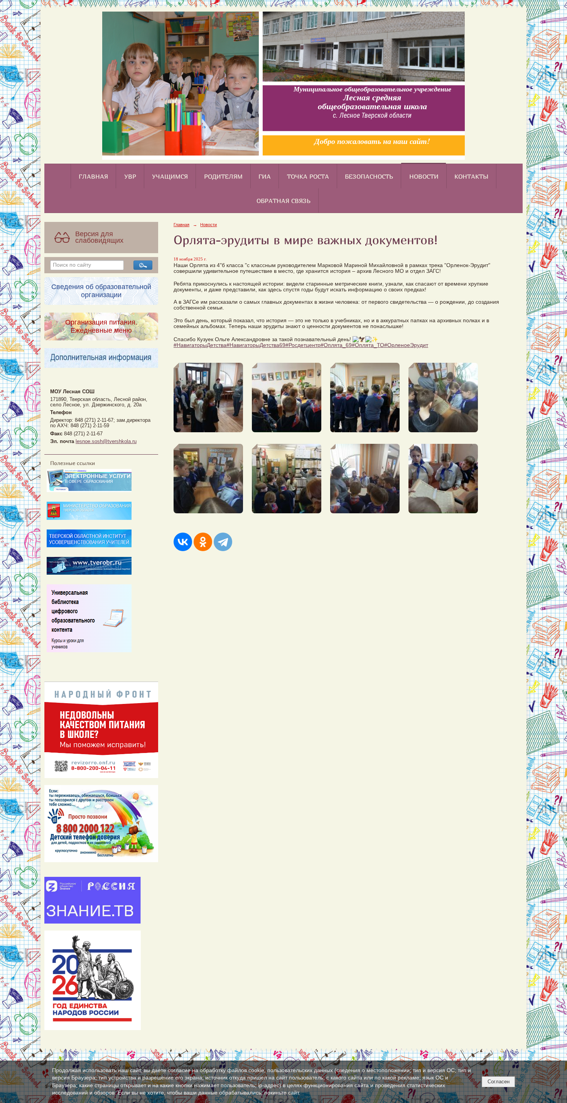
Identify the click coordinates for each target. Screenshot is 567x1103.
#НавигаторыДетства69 (255, 345)
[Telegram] (223, 542)
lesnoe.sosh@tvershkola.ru (106, 441)
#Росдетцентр (303, 345)
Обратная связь (283, 201)
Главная (93, 176)
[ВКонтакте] (183, 542)
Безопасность (369, 176)
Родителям (223, 176)
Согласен (499, 1081)
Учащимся (170, 176)
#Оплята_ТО (368, 345)
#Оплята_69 (336, 345)
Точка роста (308, 176)
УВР (130, 176)
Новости (424, 176)
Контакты (471, 176)
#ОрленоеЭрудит (406, 345)
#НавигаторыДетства (200, 345)
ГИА (264, 176)
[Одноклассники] (203, 542)
